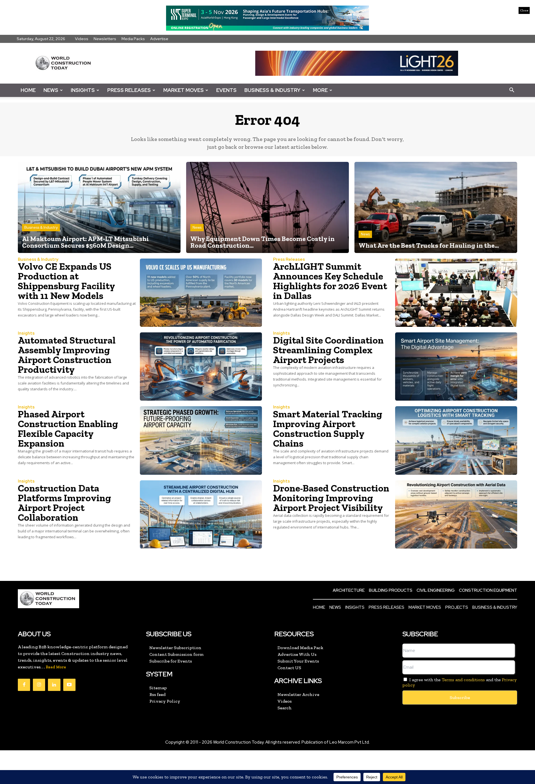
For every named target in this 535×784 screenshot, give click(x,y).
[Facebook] (24, 685)
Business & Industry (272, 90)
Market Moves (183, 90)
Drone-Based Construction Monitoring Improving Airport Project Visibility (331, 497)
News (50, 90)
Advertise (159, 38)
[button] (511, 90)
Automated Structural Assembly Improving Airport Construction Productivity (67, 354)
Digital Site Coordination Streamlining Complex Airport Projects (328, 350)
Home (28, 90)
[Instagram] (39, 685)
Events (226, 90)
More (320, 90)
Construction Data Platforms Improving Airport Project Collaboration (64, 502)
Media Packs (133, 38)
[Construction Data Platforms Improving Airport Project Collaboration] (201, 514)
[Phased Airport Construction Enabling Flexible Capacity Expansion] (201, 440)
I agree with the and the (459, 682)
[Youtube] (69, 685)
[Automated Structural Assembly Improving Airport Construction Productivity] (201, 366)
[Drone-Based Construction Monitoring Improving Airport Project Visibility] (456, 514)
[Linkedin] (54, 685)
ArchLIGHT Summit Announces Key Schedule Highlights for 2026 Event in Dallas (330, 280)
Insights (83, 90)
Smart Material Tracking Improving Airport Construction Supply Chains (327, 428)
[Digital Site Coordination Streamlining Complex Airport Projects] (456, 366)
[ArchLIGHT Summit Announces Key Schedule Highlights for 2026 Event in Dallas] (456, 293)
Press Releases (129, 90)
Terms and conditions (463, 679)
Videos (81, 38)
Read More (56, 667)
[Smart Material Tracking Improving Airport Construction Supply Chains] (456, 440)
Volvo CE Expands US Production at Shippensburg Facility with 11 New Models (66, 280)
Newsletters (105, 38)
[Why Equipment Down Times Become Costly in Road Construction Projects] (267, 207)
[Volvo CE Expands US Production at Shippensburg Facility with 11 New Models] (201, 293)
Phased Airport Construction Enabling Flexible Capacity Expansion (68, 428)
